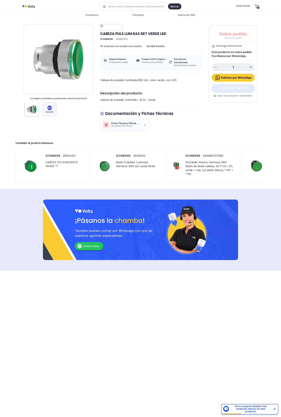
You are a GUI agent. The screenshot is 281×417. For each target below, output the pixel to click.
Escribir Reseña (156, 46)
